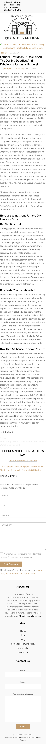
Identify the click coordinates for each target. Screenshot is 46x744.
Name (23, 670)
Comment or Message (23, 694)
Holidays (4, 53)
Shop (23, 635)
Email (23, 682)
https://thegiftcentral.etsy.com (27, 616)
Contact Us (23, 652)
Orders (28, 16)
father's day (18, 53)
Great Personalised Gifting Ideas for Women (21, 466)
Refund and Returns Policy (23, 644)
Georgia (7, 69)
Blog (23, 639)
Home (23, 631)
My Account (17, 16)
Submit (23, 726)
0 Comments (19, 69)
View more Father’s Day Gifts (23, 460)
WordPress (19, 737)
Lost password (22, 23)
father (12, 53)
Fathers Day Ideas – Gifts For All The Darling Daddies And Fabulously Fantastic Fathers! (21, 60)
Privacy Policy (23, 648)
